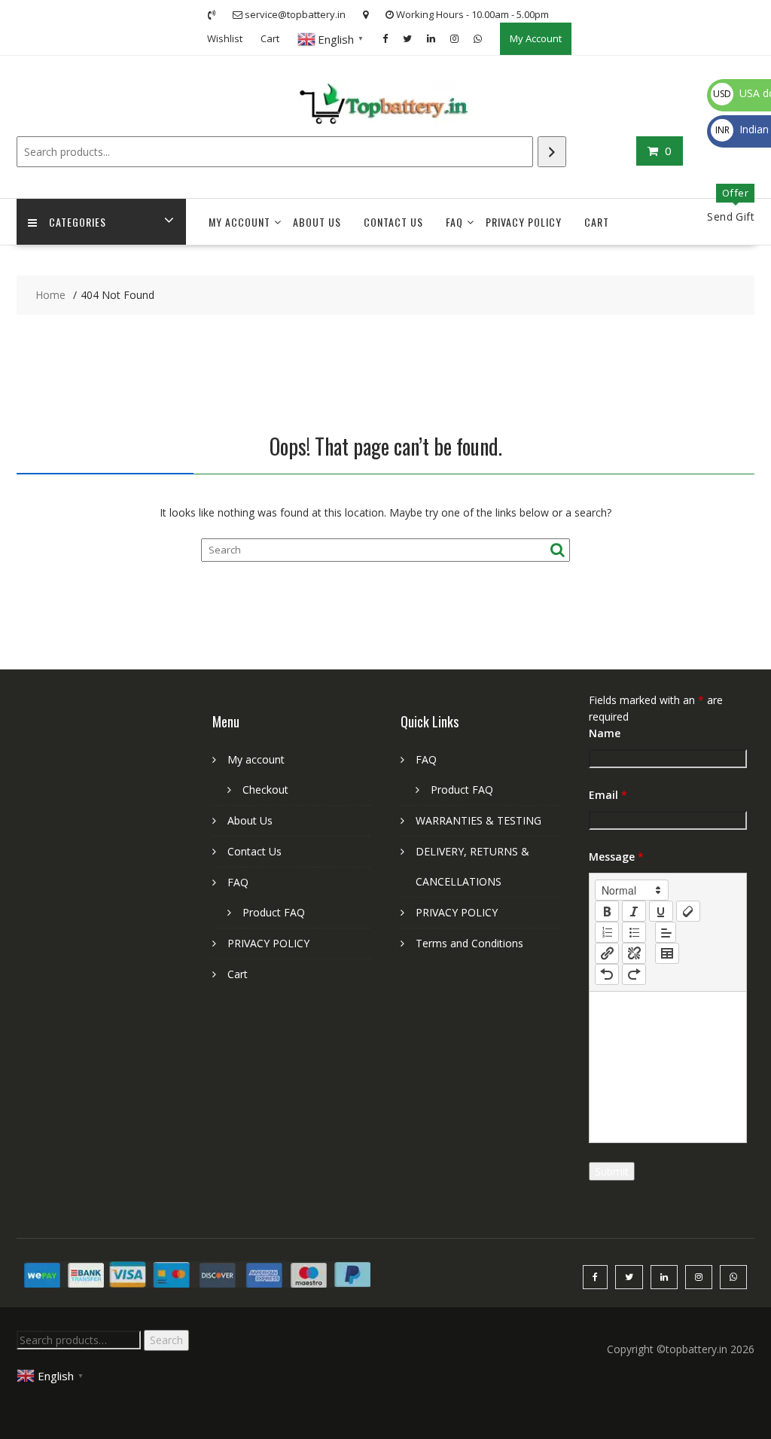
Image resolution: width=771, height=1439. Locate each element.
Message (616, 856)
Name (604, 733)
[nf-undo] (607, 974)
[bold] (607, 911)
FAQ (454, 222)
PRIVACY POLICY (524, 222)
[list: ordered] (607, 932)
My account (239, 222)
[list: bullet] (634, 932)
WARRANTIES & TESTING (478, 820)
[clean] (688, 911)
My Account (536, 38)
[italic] (634, 911)
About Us (317, 222)
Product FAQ (273, 912)
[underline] (661, 911)
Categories (77, 222)
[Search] (552, 151)
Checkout (265, 789)
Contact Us (393, 222)
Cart (270, 38)
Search (166, 1340)
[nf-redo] (634, 974)
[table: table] (667, 953)
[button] (632, 890)
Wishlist (224, 38)
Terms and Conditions (469, 943)
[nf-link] (607, 953)
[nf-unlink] (634, 953)
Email (608, 795)
